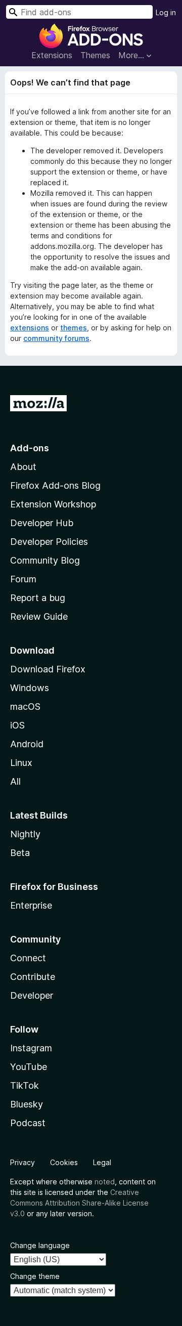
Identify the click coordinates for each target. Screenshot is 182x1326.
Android (26, 744)
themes (73, 327)
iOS (17, 725)
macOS (25, 706)
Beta (20, 852)
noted (105, 1181)
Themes (95, 55)
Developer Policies (49, 541)
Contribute (32, 976)
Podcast (28, 1123)
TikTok (24, 1085)
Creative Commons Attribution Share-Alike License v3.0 (79, 1203)
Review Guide (39, 616)
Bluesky (26, 1104)
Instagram (31, 1048)
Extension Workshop (53, 504)
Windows (29, 687)
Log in (166, 12)
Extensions (51, 55)
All (15, 781)
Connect (28, 958)
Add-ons (29, 448)
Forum (23, 579)
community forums (56, 338)
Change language (40, 1245)
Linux (21, 762)
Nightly (25, 834)
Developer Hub (41, 523)
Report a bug (37, 597)
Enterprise (31, 905)
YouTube (28, 1066)
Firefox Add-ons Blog (55, 485)
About (23, 466)
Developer (31, 995)
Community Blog (45, 560)
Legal (102, 1162)
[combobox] (79, 12)
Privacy (22, 1162)
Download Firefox (47, 669)
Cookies (64, 1162)
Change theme (35, 1276)
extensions (29, 327)
